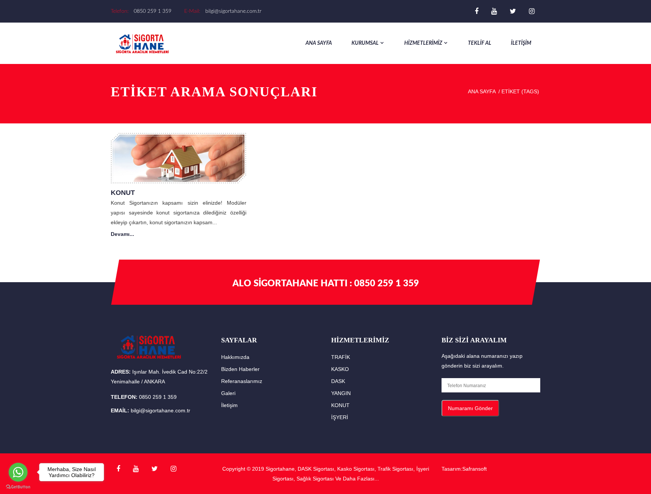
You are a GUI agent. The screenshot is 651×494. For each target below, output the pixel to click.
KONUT (123, 192)
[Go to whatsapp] (18, 472)
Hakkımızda (235, 357)
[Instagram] (531, 11)
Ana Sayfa (319, 43)
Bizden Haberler (240, 369)
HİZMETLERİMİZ (423, 43)
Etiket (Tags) (520, 91)
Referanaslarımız (241, 381)
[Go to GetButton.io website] (18, 486)
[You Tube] (494, 11)
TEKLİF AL (479, 43)
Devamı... (122, 234)
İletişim (229, 405)
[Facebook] (476, 11)
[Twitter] (513, 11)
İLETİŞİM (521, 43)
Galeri (228, 393)
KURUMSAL (365, 43)
